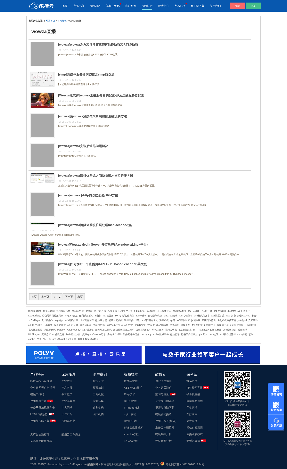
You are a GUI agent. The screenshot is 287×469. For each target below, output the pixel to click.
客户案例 (130, 5)
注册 (253, 5)
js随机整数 (215, 329)
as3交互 (214, 334)
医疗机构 (98, 414)
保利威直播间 (86, 315)
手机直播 (191, 407)
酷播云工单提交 (71, 434)
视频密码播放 (163, 414)
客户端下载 (197, 5)
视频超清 (151, 311)
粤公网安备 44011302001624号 (184, 464)
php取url (203, 334)
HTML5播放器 (39, 414)
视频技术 (147, 5)
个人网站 (67, 407)
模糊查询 (185, 325)
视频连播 (242, 329)
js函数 (98, 315)
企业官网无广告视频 (42, 387)
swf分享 (61, 329)
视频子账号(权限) (165, 420)
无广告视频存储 (39, 434)
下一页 (69, 296)
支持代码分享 (44, 339)
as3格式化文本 (202, 315)
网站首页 (50, 20)
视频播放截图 (35, 329)
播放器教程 (131, 381)
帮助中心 (163, 5)
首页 (65, 5)
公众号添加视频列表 (42, 407)
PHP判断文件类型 (124, 315)
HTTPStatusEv (201, 329)
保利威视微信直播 (226, 320)
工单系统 (48, 325)
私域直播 (112, 311)
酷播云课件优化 (131, 334)
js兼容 (246, 311)
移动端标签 (162, 325)
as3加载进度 (185, 329)
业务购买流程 (163, 387)
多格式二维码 (114, 334)
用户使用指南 (163, 381)
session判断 (78, 311)
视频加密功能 (116, 320)
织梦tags (86, 334)
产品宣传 (67, 387)
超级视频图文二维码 (123, 329)
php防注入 (209, 325)
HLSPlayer (34, 334)
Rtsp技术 (129, 394)
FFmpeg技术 (132, 407)
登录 (237, 5)
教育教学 (67, 394)
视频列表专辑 (38, 401)
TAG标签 (62, 20)
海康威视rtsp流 (167, 320)
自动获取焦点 (155, 315)
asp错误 (59, 320)
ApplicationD (74, 329)
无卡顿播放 (47, 320)
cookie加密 (60, 325)
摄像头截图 (49, 311)
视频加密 (95, 5)
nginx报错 (139, 311)
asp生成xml (220, 311)
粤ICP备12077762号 (147, 464)
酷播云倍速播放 (189, 334)
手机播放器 (99, 325)
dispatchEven (234, 311)
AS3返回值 (88, 329)
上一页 (45, 296)
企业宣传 (67, 381)
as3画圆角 (108, 315)
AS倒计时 (207, 311)
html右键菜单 (186, 315)
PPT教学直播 (194, 387)
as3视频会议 (229, 329)
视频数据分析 (163, 434)
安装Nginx (140, 325)
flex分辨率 (141, 315)
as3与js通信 (194, 311)
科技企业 (98, 381)
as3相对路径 (238, 325)
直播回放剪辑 (209, 320)
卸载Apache (243, 315)
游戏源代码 (50, 329)
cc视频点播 (58, 334)
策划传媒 (98, 401)
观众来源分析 (163, 440)
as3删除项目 (179, 311)
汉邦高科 (253, 320)
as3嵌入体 (72, 325)
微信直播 (191, 381)
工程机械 (98, 394)
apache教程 (131, 434)
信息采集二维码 (114, 325)
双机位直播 (158, 329)
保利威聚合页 (63, 311)
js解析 (89, 311)
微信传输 (175, 334)
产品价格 (179, 5)
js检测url (242, 320)
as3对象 (128, 325)
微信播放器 (101, 320)
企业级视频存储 (164, 401)
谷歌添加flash (143, 329)
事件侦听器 (86, 325)
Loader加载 (34, 315)
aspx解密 (242, 334)
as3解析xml (59, 339)
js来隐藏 (195, 320)
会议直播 (191, 420)
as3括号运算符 (228, 334)
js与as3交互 (71, 315)
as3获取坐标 (183, 320)
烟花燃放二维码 (103, 329)
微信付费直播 (194, 427)
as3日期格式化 (150, 320)
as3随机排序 (71, 320)
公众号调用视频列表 (52, 315)
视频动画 (174, 325)
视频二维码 (113, 5)
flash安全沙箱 (73, 334)
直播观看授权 (194, 434)
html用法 (252, 325)
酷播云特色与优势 (41, 381)
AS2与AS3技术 (133, 387)
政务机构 (98, 407)
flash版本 (71, 339)
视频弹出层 (223, 325)
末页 (80, 296)
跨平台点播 (100, 311)
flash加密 (231, 315)
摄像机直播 (193, 394)
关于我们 (215, 5)
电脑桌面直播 (194, 401)
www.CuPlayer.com (75, 464)
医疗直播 (191, 414)
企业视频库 (68, 401)
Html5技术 (130, 420)
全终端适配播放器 (41, 441)
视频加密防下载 (39, 420)
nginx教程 (130, 414)
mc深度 (151, 325)
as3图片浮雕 (35, 325)
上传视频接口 (164, 311)
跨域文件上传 (126, 311)
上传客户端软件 (164, 427)
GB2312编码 (170, 315)
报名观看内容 (87, 320)
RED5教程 (130, 401)
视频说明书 (171, 329)
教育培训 (98, 387)
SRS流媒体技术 (133, 427)
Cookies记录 (99, 334)
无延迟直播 (193, 440)
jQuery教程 (131, 440)
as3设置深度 (218, 315)
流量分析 (46, 334)
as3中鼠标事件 (161, 334)
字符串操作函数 (132, 320)
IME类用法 (197, 325)
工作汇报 (67, 414)
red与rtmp (146, 334)
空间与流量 (162, 394)
